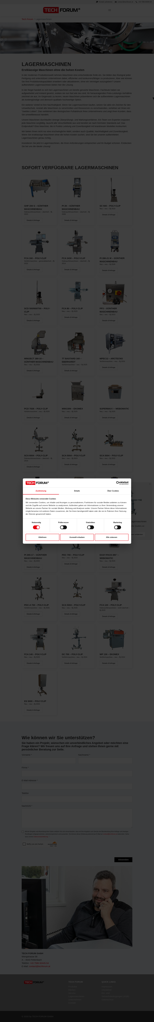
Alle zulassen (111, 537)
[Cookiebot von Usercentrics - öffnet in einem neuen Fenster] (117, 483)
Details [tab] (77, 491)
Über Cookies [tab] (113, 491)
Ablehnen (42, 537)
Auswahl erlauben (77, 537)
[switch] (63, 527)
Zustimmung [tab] (41, 491)
